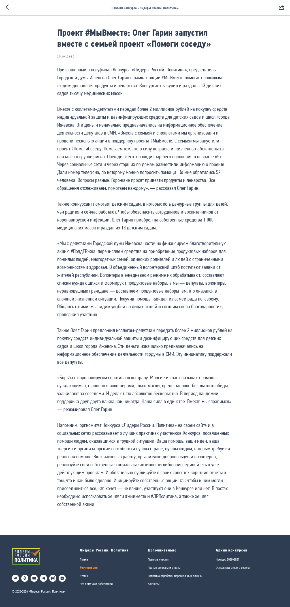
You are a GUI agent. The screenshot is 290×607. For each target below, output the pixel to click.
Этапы (84, 576)
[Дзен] (62, 578)
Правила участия (158, 559)
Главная (84, 559)
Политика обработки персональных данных (175, 576)
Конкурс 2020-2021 (227, 559)
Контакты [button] (153, 584)
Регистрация (89, 567)
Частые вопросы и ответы (164, 568)
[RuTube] (52, 578)
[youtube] (34, 578)
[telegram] (43, 578)
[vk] (15, 578)
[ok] (24, 578)
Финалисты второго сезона (233, 568)
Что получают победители (96, 584)
